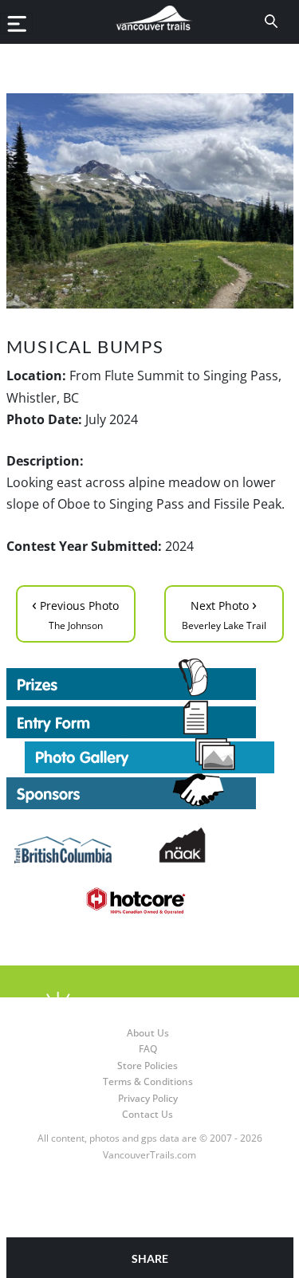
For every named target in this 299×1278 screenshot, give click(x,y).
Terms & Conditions (148, 1081)
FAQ (148, 1049)
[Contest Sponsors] (149, 791)
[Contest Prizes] (149, 679)
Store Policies (147, 1065)
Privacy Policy (148, 1098)
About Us (148, 1033)
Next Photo (224, 612)
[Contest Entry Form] (149, 719)
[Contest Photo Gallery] (149, 754)
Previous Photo (75, 612)
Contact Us (147, 1114)
